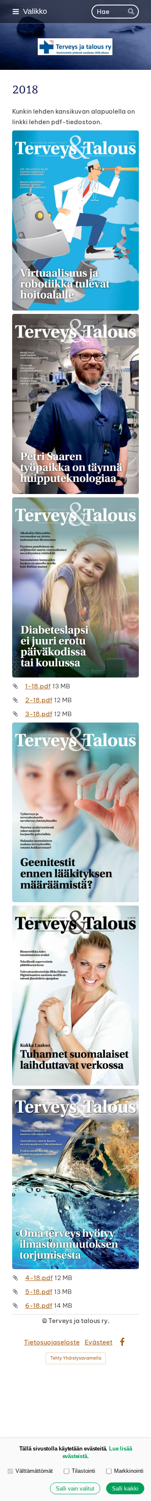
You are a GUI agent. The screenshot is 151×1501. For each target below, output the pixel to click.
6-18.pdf (38, 1306)
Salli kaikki (125, 1488)
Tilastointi (83, 1471)
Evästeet (98, 1342)
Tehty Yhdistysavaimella (75, 1358)
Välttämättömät (34, 1471)
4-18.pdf (39, 1278)
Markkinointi (128, 1471)
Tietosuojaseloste (52, 1342)
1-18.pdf (38, 686)
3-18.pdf (38, 714)
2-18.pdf (38, 700)
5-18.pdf (38, 1292)
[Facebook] (122, 1342)
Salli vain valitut (75, 1488)
